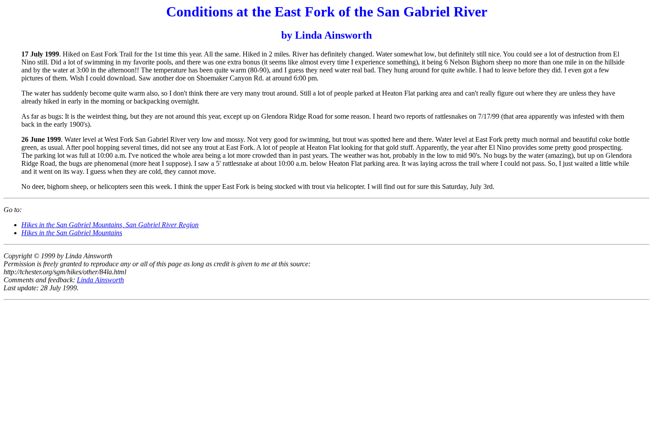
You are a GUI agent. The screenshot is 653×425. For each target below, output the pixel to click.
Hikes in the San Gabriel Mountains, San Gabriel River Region (110, 225)
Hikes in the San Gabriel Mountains (71, 233)
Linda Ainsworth (100, 280)
